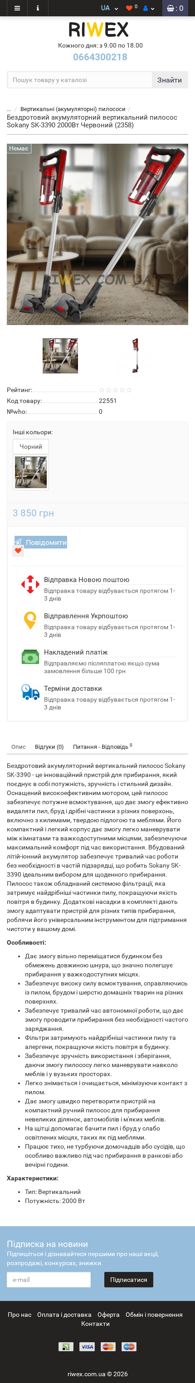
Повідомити (46, 542)
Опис (18, 746)
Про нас (19, 1314)
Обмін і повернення (154, 1314)
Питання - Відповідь (102, 746)
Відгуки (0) (49, 746)
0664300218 (100, 57)
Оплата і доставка (64, 1314)
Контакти (95, 1323)
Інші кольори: (33, 432)
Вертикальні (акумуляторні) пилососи (73, 109)
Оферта (109, 1314)
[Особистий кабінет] (149, 8)
